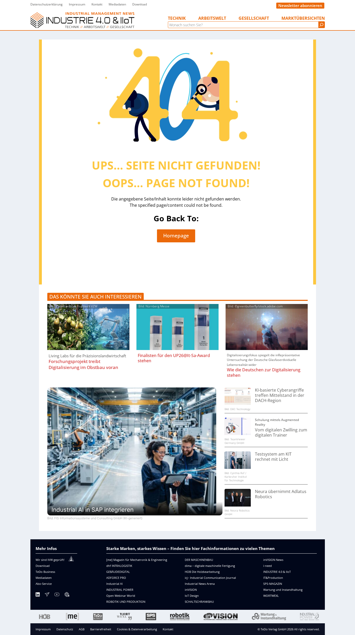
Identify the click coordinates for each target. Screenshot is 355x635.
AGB (81, 629)
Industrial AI (114, 584)
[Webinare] (66, 595)
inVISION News (273, 560)
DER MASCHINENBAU (199, 560)
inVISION (191, 590)
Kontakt (168, 629)
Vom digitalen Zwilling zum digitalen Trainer (281, 432)
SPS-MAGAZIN (272, 584)
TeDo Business (45, 572)
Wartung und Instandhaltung (283, 590)
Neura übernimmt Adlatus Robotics (280, 494)
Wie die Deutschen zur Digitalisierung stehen (263, 372)
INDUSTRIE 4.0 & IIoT (277, 572)
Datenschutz (64, 629)
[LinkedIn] (38, 595)
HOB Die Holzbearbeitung (202, 572)
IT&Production (273, 578)
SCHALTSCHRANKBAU (199, 602)
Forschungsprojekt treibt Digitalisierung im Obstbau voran (83, 364)
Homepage (176, 235)
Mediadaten (44, 578)
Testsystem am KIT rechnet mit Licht (273, 456)
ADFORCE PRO (116, 578)
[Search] (321, 25)
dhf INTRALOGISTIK (119, 566)
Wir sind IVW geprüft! (50, 560)
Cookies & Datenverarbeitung (137, 629)
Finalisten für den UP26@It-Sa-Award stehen (174, 358)
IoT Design (192, 596)
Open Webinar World (120, 596)
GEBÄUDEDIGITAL (118, 572)
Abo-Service (44, 584)
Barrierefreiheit (100, 629)
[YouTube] (57, 595)
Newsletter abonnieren (300, 5)
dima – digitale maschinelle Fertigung (210, 566)
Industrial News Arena (200, 584)
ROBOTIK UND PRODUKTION (125, 602)
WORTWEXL (271, 596)
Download (43, 566)
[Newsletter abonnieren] (47, 595)
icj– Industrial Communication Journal (210, 578)
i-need (267, 566)
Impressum (43, 629)
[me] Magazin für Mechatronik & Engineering (136, 560)
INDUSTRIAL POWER (119, 590)
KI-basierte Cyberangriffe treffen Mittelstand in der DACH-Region (279, 395)
